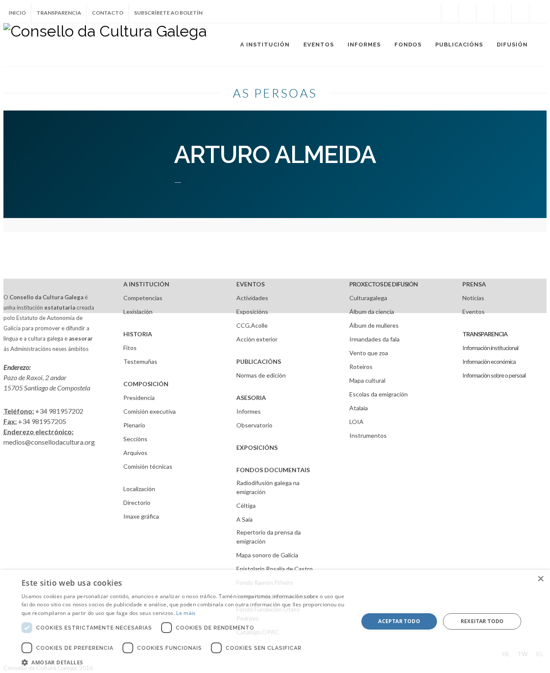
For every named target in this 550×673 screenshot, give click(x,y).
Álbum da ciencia (371, 311)
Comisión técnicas (147, 466)
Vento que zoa (368, 352)
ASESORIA (251, 397)
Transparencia (59, 12)
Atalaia (358, 408)
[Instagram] (432, 12)
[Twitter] (467, 12)
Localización (139, 488)
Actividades (252, 297)
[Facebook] (449, 12)
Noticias (473, 297)
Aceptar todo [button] (399, 621)
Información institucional (490, 347)
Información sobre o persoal (494, 375)
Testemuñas (140, 361)
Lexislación (138, 311)
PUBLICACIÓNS (258, 361)
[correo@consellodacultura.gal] (538, 12)
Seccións (135, 439)
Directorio (136, 502)
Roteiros (361, 366)
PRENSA (474, 284)
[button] (184, 662)
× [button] (540, 579)
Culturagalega (368, 297)
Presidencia (139, 397)
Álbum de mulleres (374, 325)
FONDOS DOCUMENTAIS (273, 469)
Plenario (134, 425)
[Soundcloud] (485, 12)
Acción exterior (257, 339)
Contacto (107, 12)
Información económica (489, 361)
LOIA (356, 421)
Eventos (473, 311)
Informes (248, 411)
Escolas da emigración (378, 394)
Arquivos (135, 452)
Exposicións (252, 311)
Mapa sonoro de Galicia (267, 555)
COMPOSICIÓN (145, 383)
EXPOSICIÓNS (257, 447)
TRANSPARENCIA (484, 334)
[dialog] (275, 621)
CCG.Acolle (252, 325)
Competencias (142, 297)
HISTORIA (137, 334)
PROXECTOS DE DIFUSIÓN (383, 284)
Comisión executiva (149, 411)
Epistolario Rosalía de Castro (274, 568)
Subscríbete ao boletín (168, 12)
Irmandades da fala (374, 339)
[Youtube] (502, 12)
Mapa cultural (367, 380)
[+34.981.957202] (520, 12)
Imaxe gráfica (141, 516)
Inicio (17, 12)
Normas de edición (261, 375)
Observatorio (254, 425)
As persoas (275, 93)
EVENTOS (250, 284)
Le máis (186, 613)
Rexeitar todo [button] (482, 621)
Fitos (130, 347)
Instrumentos (368, 435)
